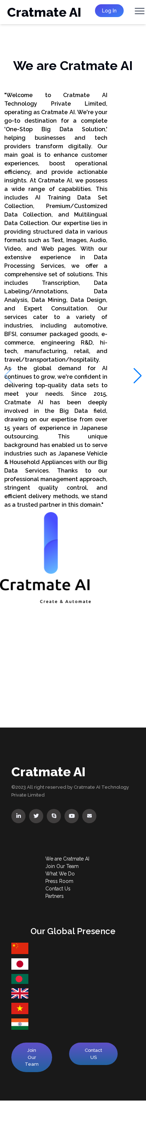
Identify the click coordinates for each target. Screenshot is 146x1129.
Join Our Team (32, 1057)
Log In (109, 11)
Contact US (93, 1054)
